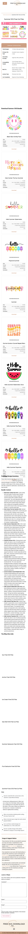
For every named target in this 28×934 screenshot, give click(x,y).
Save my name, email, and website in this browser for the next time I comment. (13, 912)
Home (4, 15)
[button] (14, 929)
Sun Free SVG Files (7, 655)
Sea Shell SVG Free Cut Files (10, 722)
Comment (4, 882)
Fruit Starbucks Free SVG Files (11, 766)
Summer (9, 15)
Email (3, 905)
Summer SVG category (6, 480)
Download (14, 149)
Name (3, 899)
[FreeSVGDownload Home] (17, 5)
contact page (5, 855)
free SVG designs (12, 846)
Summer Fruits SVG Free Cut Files (12, 789)
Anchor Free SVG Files (8, 677)
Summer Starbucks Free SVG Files (12, 744)
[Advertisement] (14, 94)
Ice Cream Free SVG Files (9, 699)
